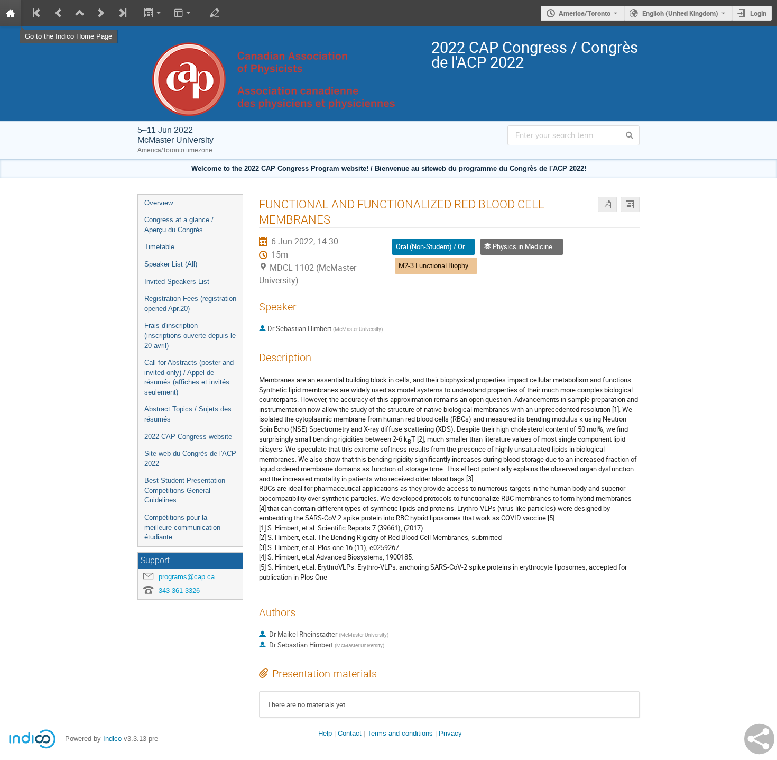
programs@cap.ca (187, 576)
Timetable (159, 247)
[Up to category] (79, 13)
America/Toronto (584, 13)
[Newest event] (121, 13)
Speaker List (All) (170, 264)
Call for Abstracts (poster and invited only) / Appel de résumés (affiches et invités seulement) (189, 377)
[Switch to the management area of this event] (214, 13)
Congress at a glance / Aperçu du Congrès (179, 225)
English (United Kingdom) (680, 13)
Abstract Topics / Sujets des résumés (188, 414)
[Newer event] (101, 13)
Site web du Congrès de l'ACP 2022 (190, 459)
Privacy (450, 733)
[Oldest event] (37, 13)
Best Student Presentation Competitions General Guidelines (184, 490)
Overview (158, 203)
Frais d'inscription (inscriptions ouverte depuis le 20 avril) (190, 335)
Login (758, 13)
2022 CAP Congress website (188, 437)
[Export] (153, 13)
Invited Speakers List (176, 282)
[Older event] (58, 13)
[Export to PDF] (607, 204)
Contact (350, 733)
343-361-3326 (179, 590)
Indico (112, 738)
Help (325, 733)
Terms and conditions (400, 733)
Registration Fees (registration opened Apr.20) (190, 304)
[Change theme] (183, 13)
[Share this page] (759, 739)
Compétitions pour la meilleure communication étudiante (182, 527)
